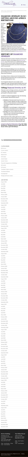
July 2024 (3, 230)
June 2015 (3, 411)
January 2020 (4, 344)
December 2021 (4, 295)
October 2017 (4, 399)
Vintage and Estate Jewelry (7, 175)
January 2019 (4, 369)
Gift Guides (3, 156)
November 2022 (4, 272)
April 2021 (3, 312)
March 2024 (3, 238)
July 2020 (3, 331)
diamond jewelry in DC (21, 51)
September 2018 (4, 378)
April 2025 (3, 211)
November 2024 (4, 222)
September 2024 (4, 226)
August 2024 (4, 228)
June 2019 (3, 359)
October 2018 (4, 376)
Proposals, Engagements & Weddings (9, 163)
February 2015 (4, 420)
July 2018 (3, 382)
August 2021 (4, 304)
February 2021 (4, 316)
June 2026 (3, 186)
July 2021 (3, 306)
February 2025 (4, 215)
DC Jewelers (3, 152)
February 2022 (4, 291)
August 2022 (4, 279)
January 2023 (4, 268)
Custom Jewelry (4, 150)
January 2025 (4, 217)
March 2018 (3, 388)
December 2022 (4, 270)
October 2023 (4, 249)
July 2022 (3, 281)
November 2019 (4, 348)
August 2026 (4, 181)
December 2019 (4, 346)
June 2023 (3, 257)
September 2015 (4, 405)
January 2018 (4, 392)
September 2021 (4, 302)
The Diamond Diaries (5, 171)
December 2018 (4, 371)
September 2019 (4, 352)
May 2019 (3, 361)
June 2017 (3, 401)
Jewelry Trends (4, 160)
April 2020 (3, 338)
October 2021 (4, 300)
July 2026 (3, 184)
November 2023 (4, 247)
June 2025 (3, 209)
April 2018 (3, 386)
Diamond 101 (4, 154)
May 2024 (3, 234)
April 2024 (3, 236)
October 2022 (4, 274)
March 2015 (3, 418)
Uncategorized (4, 173)
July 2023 (3, 255)
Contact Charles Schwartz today (11, 124)
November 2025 (4, 198)
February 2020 (4, 342)
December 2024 (4, 219)
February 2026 (4, 194)
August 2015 (4, 407)
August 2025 (4, 205)
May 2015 (3, 414)
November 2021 (4, 297)
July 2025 (3, 207)
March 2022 (3, 289)
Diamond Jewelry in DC (16, 88)
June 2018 (3, 384)
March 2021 (3, 314)
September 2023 (4, 251)
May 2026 (3, 188)
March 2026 (3, 192)
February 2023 (4, 266)
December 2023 (4, 245)
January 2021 (4, 319)
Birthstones (3, 148)
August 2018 (4, 380)
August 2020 (4, 329)
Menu (24, 4)
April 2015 (3, 416)
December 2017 (4, 395)
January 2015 (4, 422)
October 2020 (4, 325)
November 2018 (4, 373)
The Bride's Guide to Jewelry (7, 169)
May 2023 (3, 260)
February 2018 (4, 390)
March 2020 (3, 340)
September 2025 (4, 203)
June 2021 (3, 308)
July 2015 (3, 409)
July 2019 (3, 357)
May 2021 (3, 310)
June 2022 (3, 283)
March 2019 (3, 365)
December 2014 (4, 424)
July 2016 (3, 403)
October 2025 (4, 200)
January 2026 (4, 196)
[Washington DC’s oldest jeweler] (14, 3)
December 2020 (4, 321)
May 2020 (3, 335)
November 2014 (4, 426)
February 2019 (4, 367)
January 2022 (4, 293)
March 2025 (3, 213)
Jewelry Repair (4, 158)
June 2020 (3, 333)
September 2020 (4, 327)
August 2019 (4, 354)
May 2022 (3, 285)
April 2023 (3, 262)
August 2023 (4, 253)
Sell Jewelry (3, 165)
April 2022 (3, 287)
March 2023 (3, 264)
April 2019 (3, 363)
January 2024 (4, 243)
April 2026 (3, 190)
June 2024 (3, 232)
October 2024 (4, 224)
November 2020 (4, 323)
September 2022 (4, 276)
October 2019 (4, 350)
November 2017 (4, 397)
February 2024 (4, 241)
